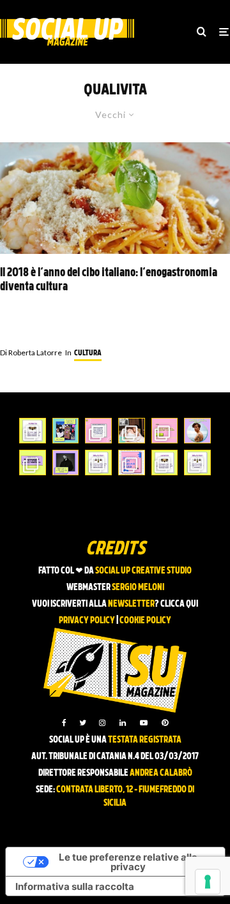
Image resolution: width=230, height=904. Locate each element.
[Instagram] (102, 723)
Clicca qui (179, 604)
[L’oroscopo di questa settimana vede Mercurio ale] (197, 462)
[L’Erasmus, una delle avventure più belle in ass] (164, 430)
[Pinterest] (164, 723)
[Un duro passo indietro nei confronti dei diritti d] (65, 430)
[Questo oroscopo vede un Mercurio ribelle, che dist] (32, 430)
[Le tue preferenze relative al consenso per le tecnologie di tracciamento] (207, 882)
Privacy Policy (87, 621)
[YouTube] (144, 723)
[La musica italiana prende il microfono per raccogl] (98, 430)
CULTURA (88, 353)
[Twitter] (83, 723)
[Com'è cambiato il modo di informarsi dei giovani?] (32, 462)
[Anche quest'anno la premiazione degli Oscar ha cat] (131, 462)
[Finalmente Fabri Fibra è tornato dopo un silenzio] (65, 462)
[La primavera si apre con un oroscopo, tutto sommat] (98, 462)
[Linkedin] (122, 723)
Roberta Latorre (31, 352)
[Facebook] (64, 723)
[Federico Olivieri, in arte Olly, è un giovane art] (131, 430)
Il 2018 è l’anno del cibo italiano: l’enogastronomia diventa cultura (108, 280)
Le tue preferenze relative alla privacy (128, 862)
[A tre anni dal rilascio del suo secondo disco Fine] (197, 430)
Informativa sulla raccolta (74, 886)
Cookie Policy (145, 621)
